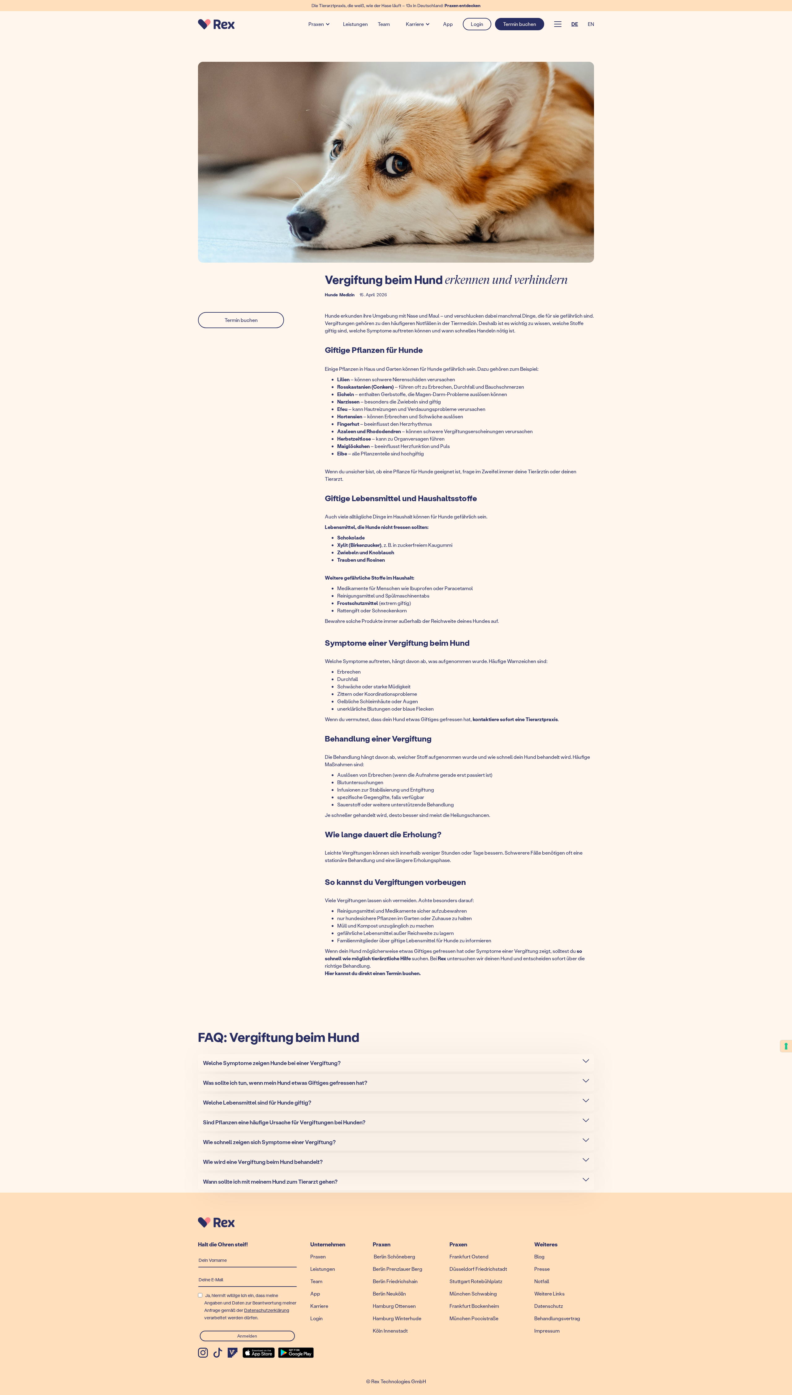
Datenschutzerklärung (266, 1310)
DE (574, 24)
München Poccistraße (474, 1318)
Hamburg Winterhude (397, 1318)
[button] (317, 24)
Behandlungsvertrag (557, 1318)
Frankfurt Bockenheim (474, 1306)
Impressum (547, 1330)
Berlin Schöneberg (394, 1256)
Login (316, 1318)
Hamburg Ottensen (394, 1306)
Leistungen (355, 24)
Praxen (316, 24)
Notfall (541, 1281)
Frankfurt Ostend (469, 1256)
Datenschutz (548, 1306)
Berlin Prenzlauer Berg (397, 1269)
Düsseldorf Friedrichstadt (478, 1269)
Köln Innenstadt (390, 1330)
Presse (542, 1269)
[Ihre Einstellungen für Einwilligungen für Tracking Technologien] (786, 1046)
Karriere (415, 24)
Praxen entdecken (462, 5)
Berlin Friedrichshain (395, 1281)
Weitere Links (549, 1293)
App (448, 24)
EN (591, 24)
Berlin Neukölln (389, 1293)
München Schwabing (473, 1293)
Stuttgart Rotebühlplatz (476, 1281)
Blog (539, 1256)
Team (384, 24)
